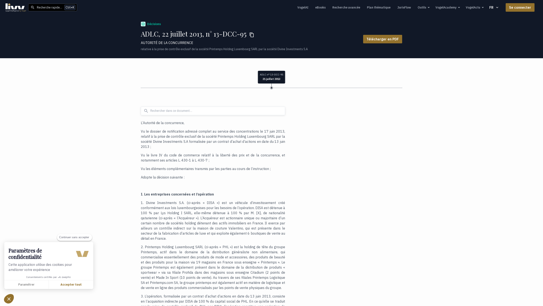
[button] (9, 299)
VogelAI (302, 7)
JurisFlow (404, 7)
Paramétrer (26, 284)
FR (491, 7)
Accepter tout (71, 284)
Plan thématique (378, 7)
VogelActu (473, 7)
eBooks (320, 7)
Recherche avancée (346, 7)
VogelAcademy (445, 7)
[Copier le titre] (251, 34)
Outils (422, 7)
